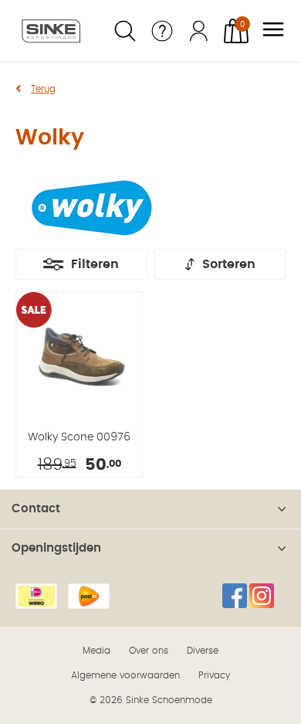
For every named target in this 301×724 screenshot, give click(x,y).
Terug (43, 88)
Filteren (95, 264)
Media (96, 650)
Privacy (214, 675)
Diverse (202, 650)
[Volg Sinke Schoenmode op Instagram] (261, 595)
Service (162, 31)
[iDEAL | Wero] (36, 596)
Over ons (148, 650)
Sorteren (228, 264)
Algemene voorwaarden (125, 675)
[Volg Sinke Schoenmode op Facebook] (234, 595)
